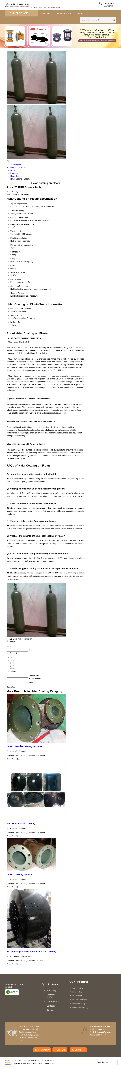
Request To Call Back (16, 168)
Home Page (46, 13)
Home (12, 170)
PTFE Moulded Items (79, 1000)
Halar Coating (16, 176)
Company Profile (65, 13)
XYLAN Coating (77, 988)
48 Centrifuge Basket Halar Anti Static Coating (31, 951)
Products (14, 173)
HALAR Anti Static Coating (21, 823)
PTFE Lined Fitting (78, 1003)
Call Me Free (80, 1050)
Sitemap (50, 1010)
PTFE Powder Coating (80, 1007)
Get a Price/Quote (14, 192)
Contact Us (83, 13)
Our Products (19, 13)
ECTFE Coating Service (19, 874)
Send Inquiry (15, 164)
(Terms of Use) (49, 1060)
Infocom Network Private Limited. (44, 1063)
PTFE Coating (77, 996)
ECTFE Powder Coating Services (24, 746)
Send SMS (61, 1050)
